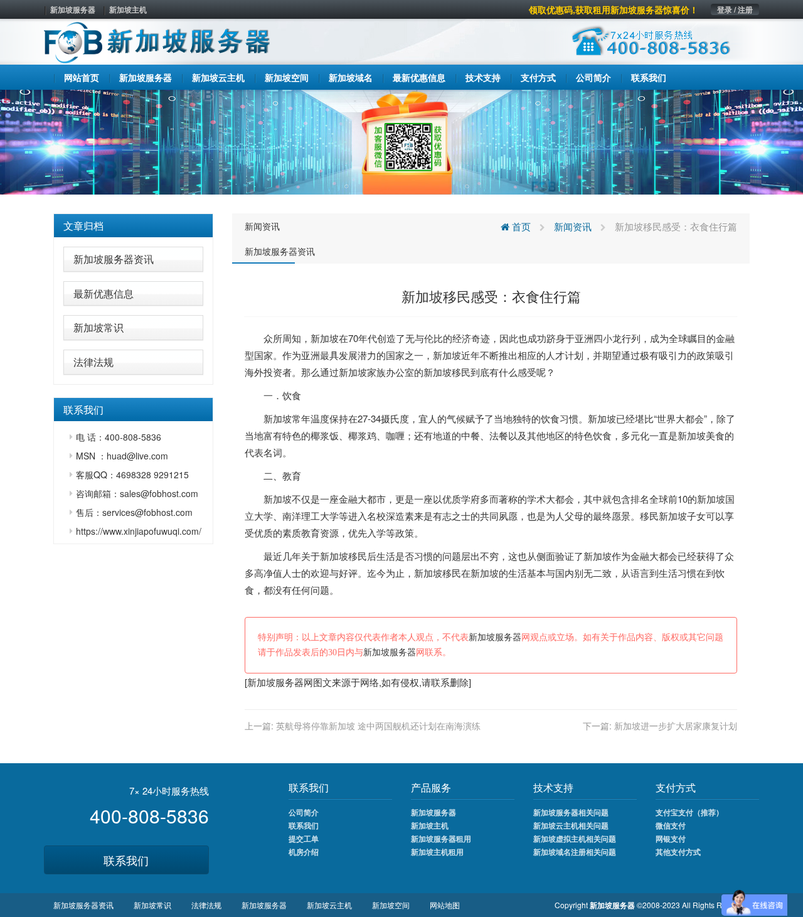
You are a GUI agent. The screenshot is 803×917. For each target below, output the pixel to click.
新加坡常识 (98, 327)
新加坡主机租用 (437, 851)
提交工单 (304, 838)
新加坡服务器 (72, 9)
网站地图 (445, 904)
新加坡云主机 (329, 904)
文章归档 (83, 225)
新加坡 (325, 338)
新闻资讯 (262, 226)
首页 (520, 226)
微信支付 (671, 825)
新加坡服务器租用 (441, 838)
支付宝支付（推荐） (689, 812)
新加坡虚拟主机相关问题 (574, 838)
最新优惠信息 (103, 293)
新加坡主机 (128, 9)
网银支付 (671, 838)
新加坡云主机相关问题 (571, 825)
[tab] (133, 226)
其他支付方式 (678, 851)
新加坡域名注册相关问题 (574, 851)
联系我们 (126, 860)
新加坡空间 (391, 904)
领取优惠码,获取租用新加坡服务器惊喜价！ (613, 9)
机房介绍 (304, 851)
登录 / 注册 (735, 9)
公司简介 (304, 812)
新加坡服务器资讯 (113, 259)
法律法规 (93, 362)
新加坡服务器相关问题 (571, 812)
